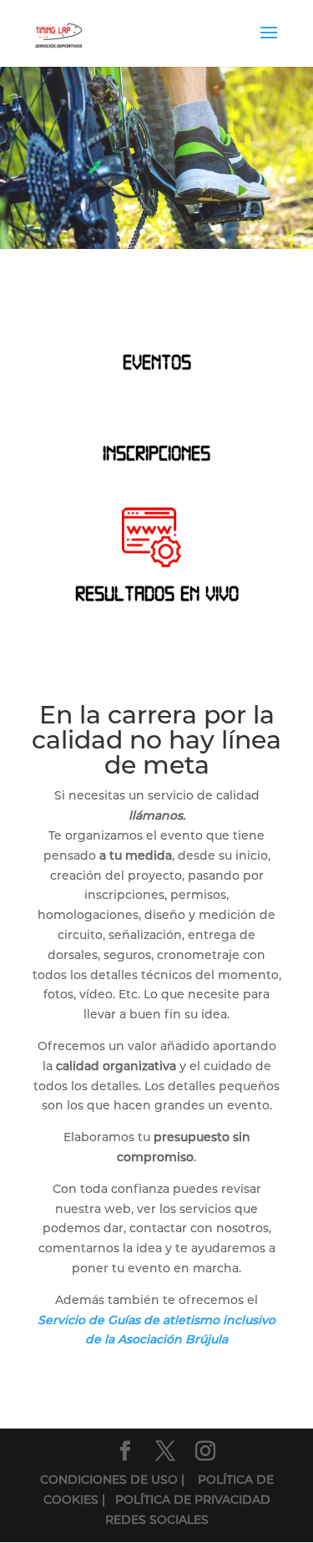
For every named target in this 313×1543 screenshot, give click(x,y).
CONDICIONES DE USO (110, 1479)
